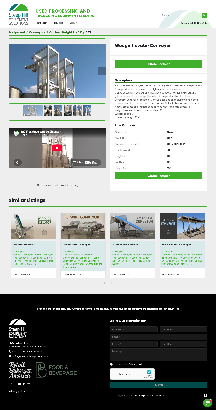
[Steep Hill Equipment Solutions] (18, 328)
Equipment (41, 23)
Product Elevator (24, 244)
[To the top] (205, 395)
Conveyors (18, 251)
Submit (158, 385)
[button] (42, 23)
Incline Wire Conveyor (76, 244)
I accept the (129, 364)
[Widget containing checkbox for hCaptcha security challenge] (132, 374)
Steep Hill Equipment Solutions (144, 395)
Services (58, 23)
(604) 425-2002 (198, 23)
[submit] (204, 15)
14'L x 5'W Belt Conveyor (176, 244)
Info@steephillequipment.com (30, 356)
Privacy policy (17, 391)
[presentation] (104, 282)
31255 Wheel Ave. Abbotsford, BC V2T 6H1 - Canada (28, 344)
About (73, 23)
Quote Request (159, 64)
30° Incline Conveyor (125, 244)
